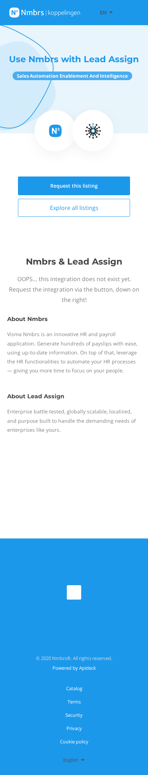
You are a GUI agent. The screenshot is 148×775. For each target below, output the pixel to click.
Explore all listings (74, 208)
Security (74, 715)
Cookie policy (74, 741)
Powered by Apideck (74, 668)
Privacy (74, 728)
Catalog (74, 688)
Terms (74, 701)
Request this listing (74, 185)
